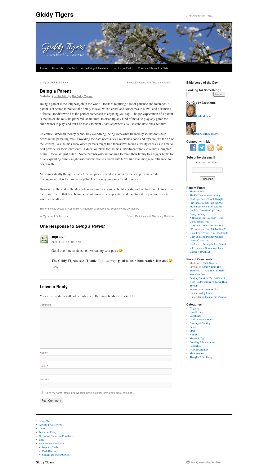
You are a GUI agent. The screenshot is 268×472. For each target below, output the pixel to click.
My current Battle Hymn (54, 82)
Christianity (195, 315)
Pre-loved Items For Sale (153, 68)
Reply (55, 267)
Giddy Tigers (55, 14)
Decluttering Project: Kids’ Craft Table (209, 232)
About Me (57, 68)
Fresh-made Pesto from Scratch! (206, 206)
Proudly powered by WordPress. (207, 462)
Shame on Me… (198, 191)
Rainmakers (75, 208)
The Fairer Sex (197, 353)
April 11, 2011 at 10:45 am (66, 241)
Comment (46, 304)
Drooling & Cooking (200, 323)
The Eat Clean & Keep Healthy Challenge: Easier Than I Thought (209, 281)
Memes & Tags (197, 338)
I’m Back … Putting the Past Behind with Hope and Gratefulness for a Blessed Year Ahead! (208, 247)
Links (42, 439)
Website (44, 379)
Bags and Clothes (50, 447)
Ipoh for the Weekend (216, 296)
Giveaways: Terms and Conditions (56, 435)
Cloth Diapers (210, 263)
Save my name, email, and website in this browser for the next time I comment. (89, 392)
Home (43, 68)
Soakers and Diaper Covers (55, 454)
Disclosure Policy (123, 68)
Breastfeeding (196, 311)
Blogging (194, 308)
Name (44, 352)
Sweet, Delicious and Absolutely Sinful (150, 82)
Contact (72, 68)
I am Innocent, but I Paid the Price (206, 202)
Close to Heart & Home (201, 319)
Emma (193, 327)
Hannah (193, 334)
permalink (132, 208)
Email (44, 366)
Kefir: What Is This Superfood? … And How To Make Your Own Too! (207, 270)
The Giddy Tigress (82, 96)
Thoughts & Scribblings (96, 208)
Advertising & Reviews (94, 68)
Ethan (192, 330)
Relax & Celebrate (199, 349)
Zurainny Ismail (197, 278)
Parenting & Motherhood (202, 342)
